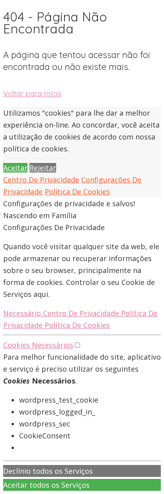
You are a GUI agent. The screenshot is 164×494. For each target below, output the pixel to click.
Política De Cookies (77, 191)
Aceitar (15, 167)
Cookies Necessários (38, 345)
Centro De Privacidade (41, 179)
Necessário (23, 313)
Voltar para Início (32, 93)
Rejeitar (42, 167)
